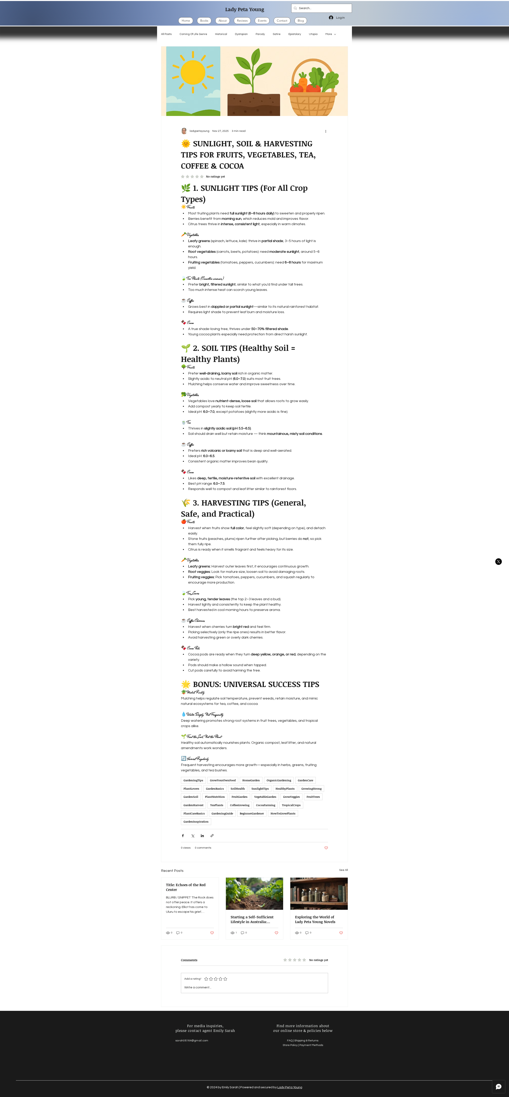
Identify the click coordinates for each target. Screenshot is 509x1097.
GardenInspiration (196, 821)
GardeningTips (193, 780)
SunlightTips (260, 788)
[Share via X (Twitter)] (192, 835)
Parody (260, 34)
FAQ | (290, 1040)
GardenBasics (215, 788)
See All (343, 870)
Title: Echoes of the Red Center (186, 887)
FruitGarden (240, 797)
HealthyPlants (285, 788)
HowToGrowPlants (283, 813)
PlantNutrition (215, 797)
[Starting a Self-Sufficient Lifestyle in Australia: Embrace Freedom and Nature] (254, 894)
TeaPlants (216, 805)
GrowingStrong (311, 788)
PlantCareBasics (194, 813)
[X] (498, 561)
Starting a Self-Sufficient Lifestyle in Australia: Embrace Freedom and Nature (252, 919)
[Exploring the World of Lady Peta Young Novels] (319, 894)
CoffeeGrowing (239, 805)
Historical (221, 34)
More (328, 34)
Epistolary (294, 34)
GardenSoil (191, 797)
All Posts (166, 34)
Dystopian (241, 34)
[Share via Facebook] (183, 835)
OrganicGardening (279, 780)
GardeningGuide (222, 813)
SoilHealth (238, 788)
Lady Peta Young (244, 9)
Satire (277, 34)
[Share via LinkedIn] (202, 835)
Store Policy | (291, 1045)
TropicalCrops (291, 805)
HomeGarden (251, 780)
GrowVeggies (291, 797)
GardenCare (305, 780)
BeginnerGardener (252, 813)
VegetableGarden (265, 797)
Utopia (313, 34)
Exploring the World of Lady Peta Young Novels (315, 919)
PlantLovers (191, 788)
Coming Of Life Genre (193, 34)
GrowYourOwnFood (223, 780)
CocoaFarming (265, 805)
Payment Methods (311, 1045)
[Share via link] (212, 835)
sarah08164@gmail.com (191, 1040)
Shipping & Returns (306, 1040)
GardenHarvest (193, 805)
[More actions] (325, 131)
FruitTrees (313, 797)
